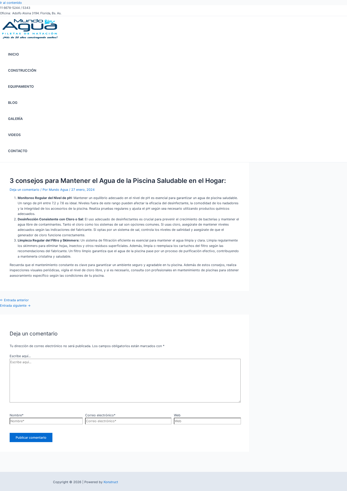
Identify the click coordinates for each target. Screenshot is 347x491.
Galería (15, 119)
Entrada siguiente (15, 305)
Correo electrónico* (100, 415)
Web (177, 415)
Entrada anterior (14, 300)
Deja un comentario (24, 190)
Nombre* (16, 415)
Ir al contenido (11, 3)
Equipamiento (21, 87)
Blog (12, 103)
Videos (14, 135)
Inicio (13, 54)
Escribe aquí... (20, 356)
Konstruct (111, 482)
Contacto (17, 151)
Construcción (22, 70)
